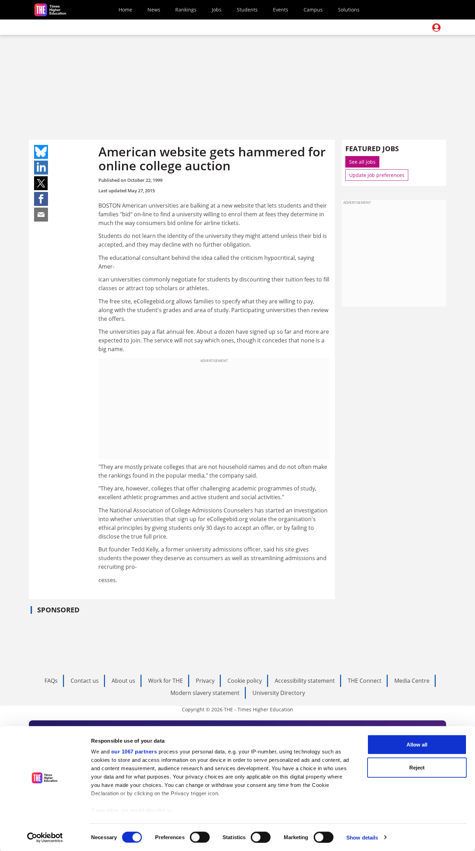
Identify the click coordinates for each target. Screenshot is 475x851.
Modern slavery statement (205, 693)
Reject (417, 767)
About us (123, 680)
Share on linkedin (41, 168)
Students (247, 9)
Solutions (349, 9)
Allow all (416, 745)
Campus (313, 9)
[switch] (200, 837)
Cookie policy (244, 680)
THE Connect (364, 680)
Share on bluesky (41, 152)
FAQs (51, 680)
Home (125, 9)
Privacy (205, 680)
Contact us (85, 680)
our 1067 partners (134, 752)
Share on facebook (41, 199)
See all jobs (362, 161)
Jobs (217, 9)
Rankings (185, 9)
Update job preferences (376, 175)
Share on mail (41, 215)
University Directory (278, 693)
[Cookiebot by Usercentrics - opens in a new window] (45, 837)
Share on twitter (41, 183)
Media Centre (411, 680)
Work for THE (165, 680)
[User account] (436, 27)
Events (280, 9)
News (153, 9)
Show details (362, 837)
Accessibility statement (305, 680)
